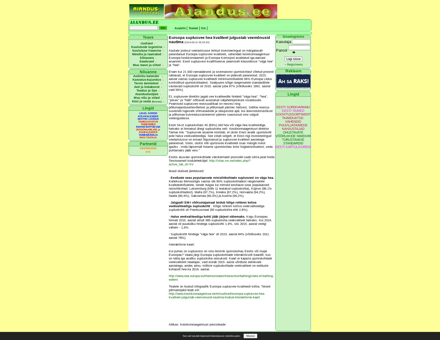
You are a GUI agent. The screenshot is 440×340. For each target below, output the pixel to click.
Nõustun (250, 336)
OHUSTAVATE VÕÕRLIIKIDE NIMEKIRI (293, 134)
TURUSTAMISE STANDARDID (293, 141)
